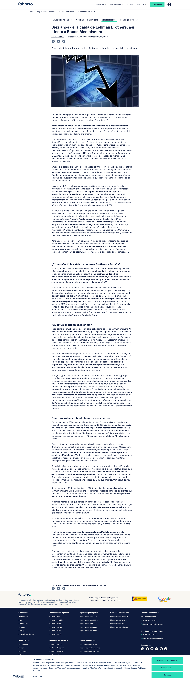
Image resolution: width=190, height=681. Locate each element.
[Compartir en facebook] (64, 41)
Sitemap (21, 631)
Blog (38, 12)
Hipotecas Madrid (55, 644)
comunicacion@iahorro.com (153, 639)
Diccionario (22, 651)
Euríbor (130, 4)
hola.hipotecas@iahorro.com (153, 624)
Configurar (37, 677)
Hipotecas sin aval (55, 627)
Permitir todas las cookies (167, 660)
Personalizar (166, 668)
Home (31, 12)
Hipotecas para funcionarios (90, 648)
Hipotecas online (55, 631)
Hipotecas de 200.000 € (89, 623)
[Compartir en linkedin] (58, 41)
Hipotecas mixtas (55, 623)
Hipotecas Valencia (56, 651)
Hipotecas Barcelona (56, 648)
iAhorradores (23, 616)
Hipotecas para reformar (119, 616)
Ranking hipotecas (129, 20)
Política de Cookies (129, 668)
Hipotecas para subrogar (119, 627)
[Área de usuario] (169, 4)
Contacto (21, 627)
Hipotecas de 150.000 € (88, 631)
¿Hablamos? (157, 4)
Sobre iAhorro (23, 623)
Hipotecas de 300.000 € (89, 620)
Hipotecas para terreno (118, 620)
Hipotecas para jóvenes (88, 644)
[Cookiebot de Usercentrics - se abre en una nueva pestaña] (18, 676)
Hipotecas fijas (54, 616)
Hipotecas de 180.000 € (88, 627)
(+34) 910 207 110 (149, 620)
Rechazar (167, 675)
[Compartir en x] (53, 41)
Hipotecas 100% (55, 634)
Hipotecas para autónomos (89, 651)
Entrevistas (92, 20)
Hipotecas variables (56, 620)
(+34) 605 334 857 (150, 635)
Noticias (80, 20)
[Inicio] (26, 4)
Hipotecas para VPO (117, 623)
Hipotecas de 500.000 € (88, 616)
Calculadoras (115, 4)
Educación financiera (62, 20)
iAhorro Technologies (26, 634)
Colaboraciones (49, 12)
